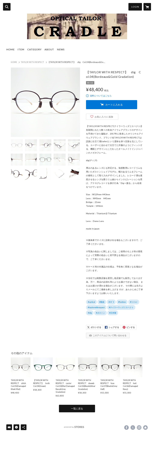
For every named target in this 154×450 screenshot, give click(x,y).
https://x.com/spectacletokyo (133, 427)
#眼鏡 (101, 302)
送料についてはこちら (101, 95)
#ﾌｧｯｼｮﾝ (133, 302)
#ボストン (100, 313)
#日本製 (112, 313)
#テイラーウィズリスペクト (121, 307)
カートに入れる (114, 104)
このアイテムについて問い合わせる (109, 335)
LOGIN (135, 6)
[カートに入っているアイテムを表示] (147, 7)
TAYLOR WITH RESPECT (32, 62)
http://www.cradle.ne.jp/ (145, 427)
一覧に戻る (77, 408)
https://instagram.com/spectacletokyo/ (139, 427)
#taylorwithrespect (96, 307)
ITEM (21, 49)
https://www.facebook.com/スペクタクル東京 (126, 427)
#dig (90, 313)
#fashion (122, 302)
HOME (10, 49)
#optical (91, 302)
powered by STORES (74, 427)
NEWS (61, 49)
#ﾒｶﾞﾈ (111, 302)
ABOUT (49, 49)
